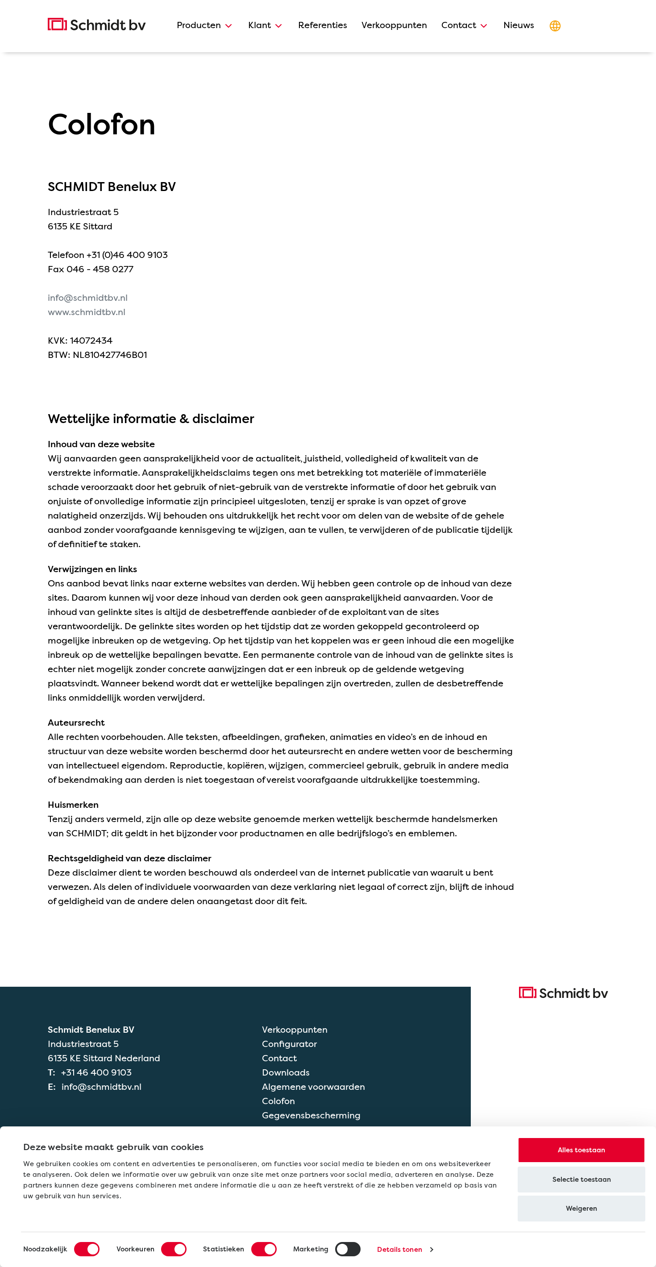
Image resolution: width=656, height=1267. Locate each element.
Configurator (289, 1044)
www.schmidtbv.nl (86, 312)
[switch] (174, 1249)
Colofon (278, 1101)
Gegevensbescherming (311, 1115)
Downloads (286, 1072)
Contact (279, 1058)
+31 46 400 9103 (96, 1072)
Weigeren (581, 1208)
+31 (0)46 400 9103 (127, 255)
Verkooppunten (295, 1029)
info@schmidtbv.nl (88, 298)
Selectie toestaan (581, 1179)
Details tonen (399, 1249)
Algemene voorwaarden (313, 1087)
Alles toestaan (581, 1150)
